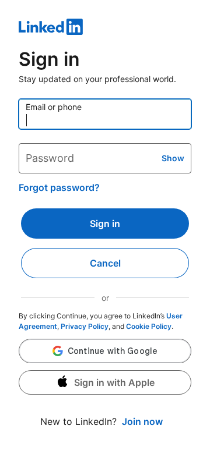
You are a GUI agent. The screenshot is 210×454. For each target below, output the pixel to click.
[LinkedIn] (105, 28)
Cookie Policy (149, 326)
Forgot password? (59, 187)
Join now (142, 421)
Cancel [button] (105, 263)
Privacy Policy (84, 326)
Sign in (105, 223)
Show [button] (173, 158)
